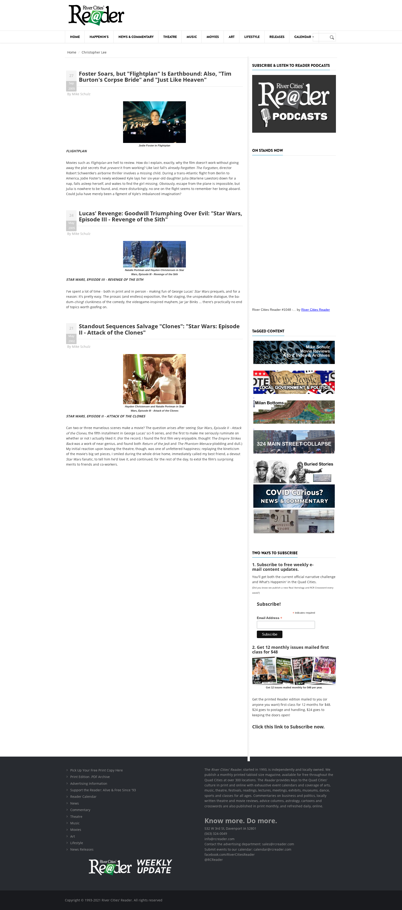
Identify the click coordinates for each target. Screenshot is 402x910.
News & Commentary (136, 36)
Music (192, 36)
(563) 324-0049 (215, 833)
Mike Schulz (81, 94)
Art (231, 36)
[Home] (96, 15)
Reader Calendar (83, 796)
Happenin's (99, 36)
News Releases (82, 849)
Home (75, 36)
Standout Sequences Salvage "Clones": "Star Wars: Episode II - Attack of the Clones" (159, 329)
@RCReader (213, 859)
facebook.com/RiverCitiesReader (229, 854)
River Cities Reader (315, 309)
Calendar (303, 36)
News (74, 803)
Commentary (80, 810)
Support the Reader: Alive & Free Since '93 (103, 790)
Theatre (170, 36)
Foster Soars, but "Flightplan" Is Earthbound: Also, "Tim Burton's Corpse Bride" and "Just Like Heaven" (155, 76)
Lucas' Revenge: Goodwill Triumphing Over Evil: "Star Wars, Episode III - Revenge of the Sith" (160, 216)
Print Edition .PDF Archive (90, 777)
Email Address (269, 618)
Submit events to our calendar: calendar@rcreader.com (247, 849)
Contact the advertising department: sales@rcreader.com (249, 844)
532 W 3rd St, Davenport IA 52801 (230, 828)
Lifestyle (252, 36)
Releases (277, 36)
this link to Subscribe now (293, 727)
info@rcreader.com (219, 839)
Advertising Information (88, 783)
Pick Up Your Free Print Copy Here (96, 770)
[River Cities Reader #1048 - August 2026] (294, 230)
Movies (213, 36)
